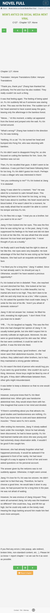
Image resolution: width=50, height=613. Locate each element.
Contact (16, 610)
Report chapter (26, 573)
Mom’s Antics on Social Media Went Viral (25, 16)
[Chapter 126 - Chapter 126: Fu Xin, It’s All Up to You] (17, 30)
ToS (21, 610)
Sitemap (26, 610)
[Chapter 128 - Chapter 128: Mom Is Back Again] (32, 30)
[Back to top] (33, 610)
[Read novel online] (13, 3)
